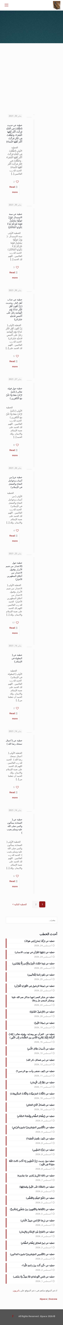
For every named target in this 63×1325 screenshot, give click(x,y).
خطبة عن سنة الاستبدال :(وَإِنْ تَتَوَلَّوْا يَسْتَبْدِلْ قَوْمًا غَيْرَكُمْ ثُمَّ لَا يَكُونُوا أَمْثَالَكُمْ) (14, 220)
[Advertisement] (31, 76)
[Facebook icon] (12, 1316)
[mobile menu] (6, 5)
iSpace (43, 1299)
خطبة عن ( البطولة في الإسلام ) (17, 658)
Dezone (53, 1299)
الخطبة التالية (20, 904)
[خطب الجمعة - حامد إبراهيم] (57, 5)
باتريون (16, 1290)
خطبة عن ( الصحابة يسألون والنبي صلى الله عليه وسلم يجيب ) (14, 826)
